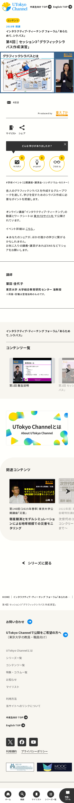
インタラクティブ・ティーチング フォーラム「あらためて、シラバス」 (38, 333)
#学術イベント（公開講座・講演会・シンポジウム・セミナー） (37, 182)
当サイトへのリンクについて (23, 706)
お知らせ (11, 679)
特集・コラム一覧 (16, 672)
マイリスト (12, 687)
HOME (6, 596)
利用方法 (11, 699)
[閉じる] (65, 144)
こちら (30, 229)
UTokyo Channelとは (19, 650)
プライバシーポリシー (34, 751)
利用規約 (11, 751)
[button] (17, 163)
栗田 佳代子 (14, 283)
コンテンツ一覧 (15, 665)
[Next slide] (68, 370)
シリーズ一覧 (14, 658)
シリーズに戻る (40, 562)
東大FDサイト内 (44, 216)
